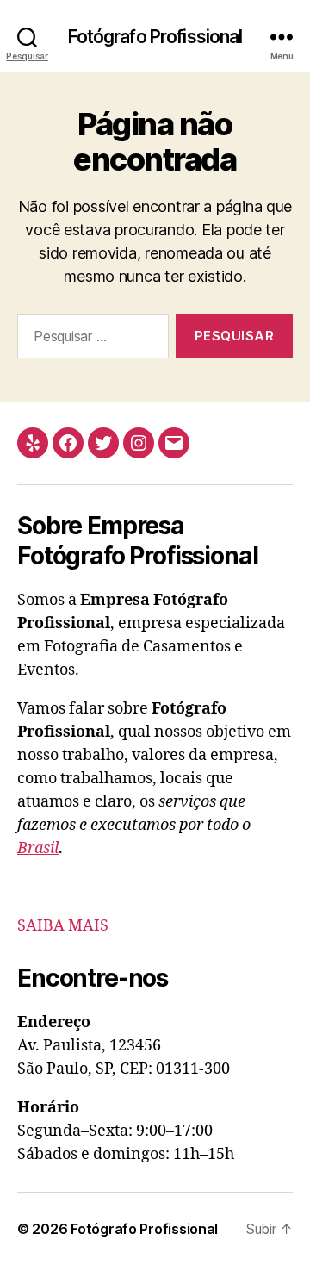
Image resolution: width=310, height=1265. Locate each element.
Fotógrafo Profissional (155, 37)
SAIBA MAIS (62, 926)
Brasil (38, 848)
